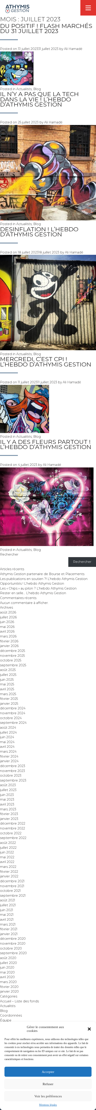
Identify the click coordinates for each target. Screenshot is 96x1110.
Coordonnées (11, 1015)
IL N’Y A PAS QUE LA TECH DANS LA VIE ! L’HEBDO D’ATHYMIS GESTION (39, 99)
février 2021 (8, 929)
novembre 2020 (12, 944)
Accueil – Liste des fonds (19, 1001)
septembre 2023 (13, 780)
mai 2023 (7, 799)
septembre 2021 (13, 896)
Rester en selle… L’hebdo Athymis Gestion (33, 593)
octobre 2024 (11, 718)
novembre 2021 (12, 886)
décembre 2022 (12, 823)
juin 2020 (7, 968)
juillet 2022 (8, 848)
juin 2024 (7, 737)
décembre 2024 (12, 708)
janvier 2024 (9, 761)
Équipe (5, 1020)
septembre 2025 (13, 665)
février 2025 (9, 699)
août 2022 (8, 843)
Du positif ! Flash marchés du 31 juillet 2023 (46, 28)
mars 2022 (8, 867)
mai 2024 (7, 742)
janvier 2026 (9, 646)
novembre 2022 (12, 828)
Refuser (48, 1084)
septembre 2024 (13, 723)
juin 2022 (7, 852)
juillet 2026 (8, 617)
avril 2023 (7, 804)
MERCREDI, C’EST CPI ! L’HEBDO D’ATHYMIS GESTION (45, 361)
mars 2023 (8, 809)
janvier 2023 (9, 819)
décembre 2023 (12, 766)
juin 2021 (6, 910)
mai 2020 (7, 972)
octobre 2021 (10, 891)
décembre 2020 (13, 939)
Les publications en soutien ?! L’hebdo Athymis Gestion (44, 579)
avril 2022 (7, 862)
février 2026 (9, 641)
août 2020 (8, 958)
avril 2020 (7, 977)
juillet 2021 (8, 905)
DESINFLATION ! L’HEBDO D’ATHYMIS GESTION (39, 232)
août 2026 (8, 612)
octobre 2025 (10, 660)
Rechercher (9, 554)
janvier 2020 (9, 991)
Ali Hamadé (73, 49)
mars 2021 (8, 924)
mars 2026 (8, 636)
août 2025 (8, 670)
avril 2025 (7, 689)
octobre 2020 (11, 948)
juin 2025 (7, 680)
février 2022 (9, 872)
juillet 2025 (8, 675)
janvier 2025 (9, 704)
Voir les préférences (48, 1096)
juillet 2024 (8, 732)
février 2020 (9, 987)
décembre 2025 (12, 651)
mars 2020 (8, 982)
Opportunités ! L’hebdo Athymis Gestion (32, 584)
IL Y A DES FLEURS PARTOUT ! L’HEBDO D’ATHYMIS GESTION (45, 444)
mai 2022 (7, 857)
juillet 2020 (8, 963)
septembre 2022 (13, 838)
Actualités (24, 89)
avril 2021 (7, 920)
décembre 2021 (12, 881)
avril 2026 (7, 631)
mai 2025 (7, 684)
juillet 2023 (8, 790)
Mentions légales (48, 1104)
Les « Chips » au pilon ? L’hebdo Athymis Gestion (38, 588)
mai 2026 (7, 627)
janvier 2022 (9, 876)
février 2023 (9, 814)
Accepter (48, 1072)
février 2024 (9, 756)
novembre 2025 (12, 656)
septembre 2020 (13, 953)
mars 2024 (8, 752)
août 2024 (8, 728)
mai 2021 (7, 915)
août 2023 (8, 785)
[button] (89, 1029)
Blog (37, 89)
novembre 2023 (12, 771)
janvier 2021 (9, 934)
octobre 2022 (10, 833)
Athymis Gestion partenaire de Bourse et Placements (42, 574)
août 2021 (7, 900)
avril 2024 (7, 747)
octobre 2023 (10, 776)
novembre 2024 (12, 713)
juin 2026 (7, 622)
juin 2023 (7, 795)
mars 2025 (8, 694)
